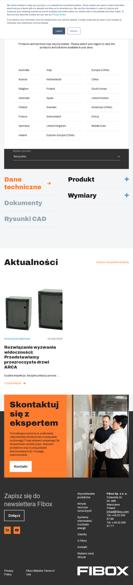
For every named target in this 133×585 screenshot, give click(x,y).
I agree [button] (59, 30)
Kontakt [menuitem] (82, 547)
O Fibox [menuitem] (82, 540)
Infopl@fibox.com (118, 511)
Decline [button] (73, 30)
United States (100, 98)
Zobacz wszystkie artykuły (112, 262)
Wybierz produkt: (22, 151)
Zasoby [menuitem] (82, 534)
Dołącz (14, 515)
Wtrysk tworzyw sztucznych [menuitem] (84, 507)
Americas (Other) (101, 107)
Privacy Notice (59, 14)
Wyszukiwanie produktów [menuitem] (86, 495)
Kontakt (21, 466)
